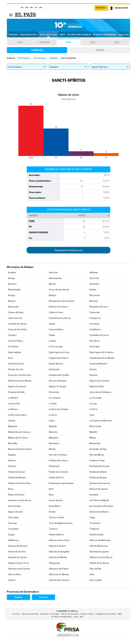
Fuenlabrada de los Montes (101, 358)
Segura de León (15, 511)
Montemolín (94, 443)
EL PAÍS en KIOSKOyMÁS (61, 617)
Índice (75, 617)
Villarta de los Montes (59, 574)
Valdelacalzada (96, 534)
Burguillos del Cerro (98, 306)
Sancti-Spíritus (56, 500)
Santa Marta (54, 506)
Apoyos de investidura (104, 35)
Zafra (91, 574)
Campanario (95, 318)
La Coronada (95, 398)
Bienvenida (13, 306)
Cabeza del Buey (16, 312)
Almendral (94, 284)
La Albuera (13, 398)
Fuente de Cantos (16, 363)
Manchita (53, 432)
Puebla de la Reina (98, 472)
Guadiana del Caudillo (59, 375)
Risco (51, 494)
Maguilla (53, 426)
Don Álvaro (94, 341)
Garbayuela (54, 369)
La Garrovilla (14, 403)
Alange (11, 278)
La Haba (53, 403)
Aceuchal (53, 272)
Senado (100, 50)
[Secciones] (11, 15)
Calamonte (94, 312)
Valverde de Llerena (17, 557)
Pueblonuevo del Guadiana (61, 483)
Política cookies (87, 614)
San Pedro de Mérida (99, 500)
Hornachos (54, 392)
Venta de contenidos (30, 614)
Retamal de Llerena (98, 489)
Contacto (16, 614)
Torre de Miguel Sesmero (61, 523)
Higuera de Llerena (17, 386)
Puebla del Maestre (17, 477)
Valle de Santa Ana (17, 551)
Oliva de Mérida (96, 455)
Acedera (12, 272)
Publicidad (44, 614)
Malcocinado (95, 426)
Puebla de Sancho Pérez (19, 483)
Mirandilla (12, 443)
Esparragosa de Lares (59, 352)
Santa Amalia (14, 506)
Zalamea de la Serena (59, 580)
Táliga (92, 517)
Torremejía (13, 529)
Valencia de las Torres (59, 540)
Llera (91, 415)
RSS (81, 617)
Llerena (11, 420)
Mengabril (53, 437)
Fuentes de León (15, 369)
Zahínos (11, 580)
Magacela (12, 426)
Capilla (52, 324)
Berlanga (93, 301)
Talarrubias (13, 517)
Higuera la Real (96, 386)
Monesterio (54, 443)
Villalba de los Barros (99, 563)
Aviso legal (54, 614)
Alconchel (94, 278)
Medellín (93, 432)
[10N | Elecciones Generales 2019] (68, 25)
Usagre (11, 534)
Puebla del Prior (56, 477)
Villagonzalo (54, 563)
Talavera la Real (56, 517)
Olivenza (12, 460)
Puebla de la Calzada (58, 472)
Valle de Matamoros (98, 546)
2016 (68, 42)
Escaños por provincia (79, 35)
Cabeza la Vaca (56, 312)
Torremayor (95, 523)
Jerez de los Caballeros (100, 392)
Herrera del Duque (57, 380)
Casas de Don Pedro (17, 329)
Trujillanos (94, 529)
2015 (92, 42)
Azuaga (11, 295)
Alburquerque (55, 278)
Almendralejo (14, 289)
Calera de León (15, 318)
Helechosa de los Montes (19, 380)
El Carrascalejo (56, 346)
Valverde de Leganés (99, 551)
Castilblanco (95, 329)
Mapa (62, 35)
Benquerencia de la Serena (61, 301)
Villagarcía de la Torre (18, 563)
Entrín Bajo (94, 346)
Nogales (12, 455)
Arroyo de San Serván (59, 289)
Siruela (52, 511)
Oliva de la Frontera (58, 455)
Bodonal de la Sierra (58, 306)
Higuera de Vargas (57, 386)
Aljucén (52, 284)
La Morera (13, 409)
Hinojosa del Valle (16, 392)
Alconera (12, 284)
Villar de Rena (14, 574)
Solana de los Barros (99, 511)
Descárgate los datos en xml (69, 250)
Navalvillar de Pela (98, 449)
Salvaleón (94, 494)
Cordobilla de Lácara (99, 335)
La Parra (93, 409)
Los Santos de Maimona (100, 420)
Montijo (52, 449)
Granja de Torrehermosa (19, 375)
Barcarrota (94, 295)
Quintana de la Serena (99, 483)
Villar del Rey (95, 568)
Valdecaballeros (56, 534)
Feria (10, 358)
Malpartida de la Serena (19, 432)
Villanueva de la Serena (19, 568)
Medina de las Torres (18, 437)
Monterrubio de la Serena (20, 449)
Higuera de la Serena (99, 380)
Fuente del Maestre (98, 363)
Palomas (12, 466)
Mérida (92, 437)
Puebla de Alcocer (16, 472)
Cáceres (43, 597)
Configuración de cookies (105, 614)
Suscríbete (101, 8)
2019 (20, 42)
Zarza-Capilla (95, 580)
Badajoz (52, 295)
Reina (10, 489)
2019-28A (44, 42)
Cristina (52, 341)
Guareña (93, 375)
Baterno (12, 301)
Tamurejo (12, 523)
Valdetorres (13, 540)
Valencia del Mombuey (99, 540)
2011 (116, 42)
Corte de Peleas (15, 341)
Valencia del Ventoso (17, 546)
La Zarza (53, 415)
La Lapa (93, 403)
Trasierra (53, 529)
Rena (51, 489)
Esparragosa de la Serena (101, 352)
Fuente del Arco (56, 363)
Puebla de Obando (98, 477)
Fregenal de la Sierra (58, 358)
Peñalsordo (54, 466)
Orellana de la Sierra (58, 460)
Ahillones (93, 272)
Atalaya (92, 289)
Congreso (37, 50)
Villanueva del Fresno (59, 568)
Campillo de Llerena (17, 324)
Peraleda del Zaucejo (99, 466)
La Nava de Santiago (58, 409)
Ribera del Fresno (16, 494)
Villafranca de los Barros (100, 557)
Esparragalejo (14, 352)
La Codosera (55, 398)
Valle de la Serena (57, 546)
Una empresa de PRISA (68, 627)
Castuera (12, 335)
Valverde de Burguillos (59, 551)
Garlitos (93, 369)
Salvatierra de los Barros (19, 500)
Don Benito (13, 346)
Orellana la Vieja (97, 460)
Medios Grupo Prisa (68, 635)
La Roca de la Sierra (17, 415)
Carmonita (94, 324)
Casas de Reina (56, 329)
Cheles (52, 335)
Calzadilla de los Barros (60, 318)
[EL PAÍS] (26, 15)
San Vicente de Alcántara (101, 506)
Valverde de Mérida (58, 557)
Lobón (52, 420)
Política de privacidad (70, 614)
